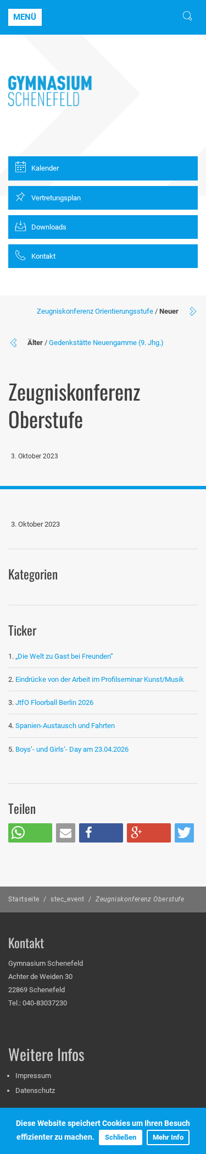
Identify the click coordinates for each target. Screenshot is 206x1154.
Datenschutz (35, 1090)
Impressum (33, 1075)
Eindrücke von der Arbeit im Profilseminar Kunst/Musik (99, 679)
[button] (30, 833)
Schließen (120, 1137)
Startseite (24, 899)
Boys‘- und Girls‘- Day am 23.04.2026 (72, 749)
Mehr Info (168, 1137)
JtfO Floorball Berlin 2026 (54, 702)
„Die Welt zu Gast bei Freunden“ (65, 656)
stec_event (68, 899)
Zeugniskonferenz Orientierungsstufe (95, 311)
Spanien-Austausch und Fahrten (65, 725)
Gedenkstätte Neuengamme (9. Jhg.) (106, 342)
